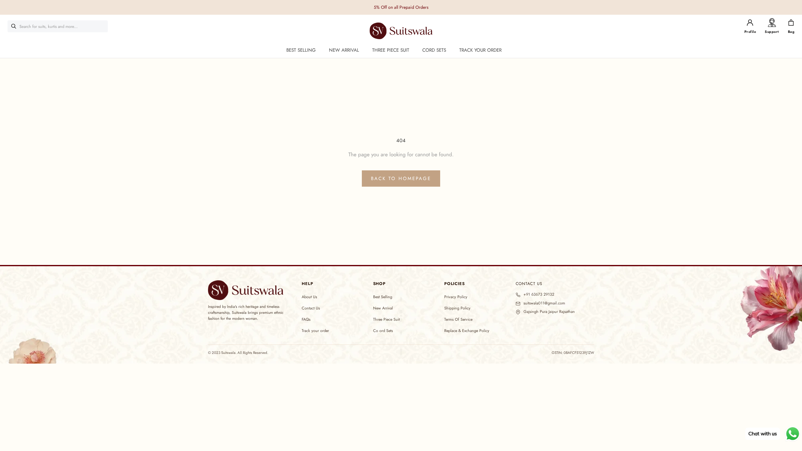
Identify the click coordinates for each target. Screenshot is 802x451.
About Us (309, 297)
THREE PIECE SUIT (390, 50)
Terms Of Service (458, 319)
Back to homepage (401, 178)
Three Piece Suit (386, 319)
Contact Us (311, 308)
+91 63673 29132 (538, 294)
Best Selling (382, 297)
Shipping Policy (457, 308)
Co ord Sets (383, 331)
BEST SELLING (301, 50)
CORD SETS (434, 50)
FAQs (306, 319)
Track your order (315, 331)
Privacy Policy (455, 297)
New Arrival (383, 308)
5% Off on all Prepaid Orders (401, 7)
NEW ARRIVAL (344, 50)
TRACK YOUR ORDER (480, 50)
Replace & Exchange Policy (466, 331)
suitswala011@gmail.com (544, 303)
